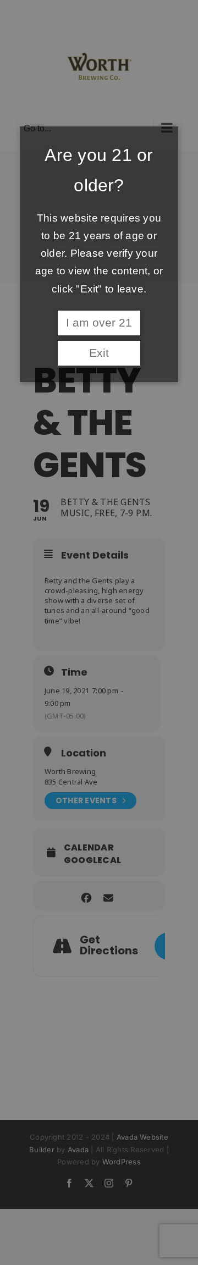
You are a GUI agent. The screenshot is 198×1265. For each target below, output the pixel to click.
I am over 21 (99, 322)
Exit (99, 353)
